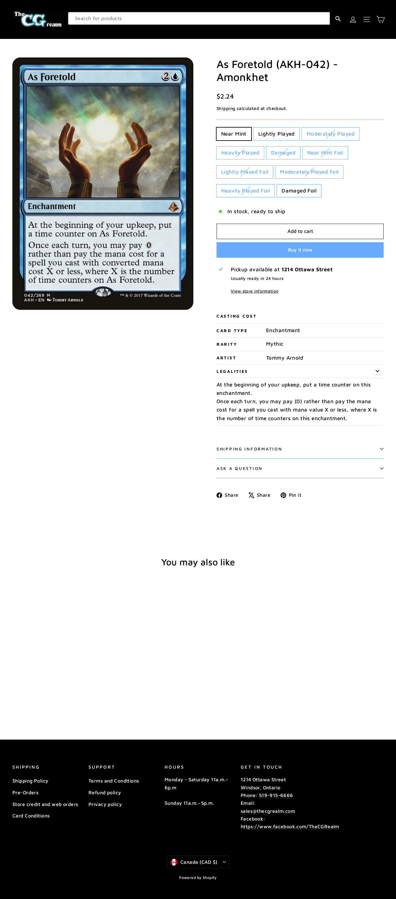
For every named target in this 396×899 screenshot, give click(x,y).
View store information (254, 291)
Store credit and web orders (45, 804)
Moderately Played (331, 134)
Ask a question (240, 468)
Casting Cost (237, 316)
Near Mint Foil (325, 153)
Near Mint (234, 134)
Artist (226, 357)
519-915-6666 (276, 795)
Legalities (232, 371)
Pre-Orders (25, 792)
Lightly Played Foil (244, 172)
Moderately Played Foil (309, 172)
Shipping (226, 108)
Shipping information (249, 448)
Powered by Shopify (198, 877)
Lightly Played (276, 134)
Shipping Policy (30, 780)
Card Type (232, 330)
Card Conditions (31, 815)
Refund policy (104, 792)
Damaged (283, 153)
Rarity (227, 344)
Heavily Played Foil (245, 191)
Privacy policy (105, 804)
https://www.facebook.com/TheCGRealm (290, 826)
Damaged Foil (299, 191)
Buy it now (300, 249)
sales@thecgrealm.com (268, 811)
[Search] (338, 18)
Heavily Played (240, 153)
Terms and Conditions (113, 780)
